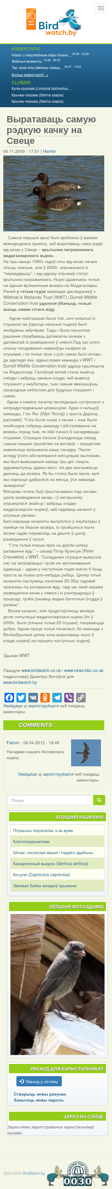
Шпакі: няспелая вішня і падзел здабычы (53, 852)
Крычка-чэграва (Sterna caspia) (38, 94)
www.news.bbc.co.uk (83, 670)
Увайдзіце (12, 705)
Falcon (13, 742)
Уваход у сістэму (42, 1081)
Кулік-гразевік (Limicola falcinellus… (41, 88)
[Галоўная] (54, 21)
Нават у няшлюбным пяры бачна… (41, 54)
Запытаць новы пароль (39, 1100)
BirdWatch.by (34, 1173)
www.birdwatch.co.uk (41, 670)
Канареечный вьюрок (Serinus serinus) (50, 863)
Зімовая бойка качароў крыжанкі (44, 885)
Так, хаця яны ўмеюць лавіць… (38, 67)
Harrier (49, 151)
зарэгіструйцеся (43, 705)
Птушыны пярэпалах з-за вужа (43, 830)
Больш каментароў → (30, 74)
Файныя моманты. (27, 61)
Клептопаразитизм (31, 841)
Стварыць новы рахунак (40, 1094)
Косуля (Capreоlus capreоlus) (41, 874)
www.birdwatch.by (20, 682)
